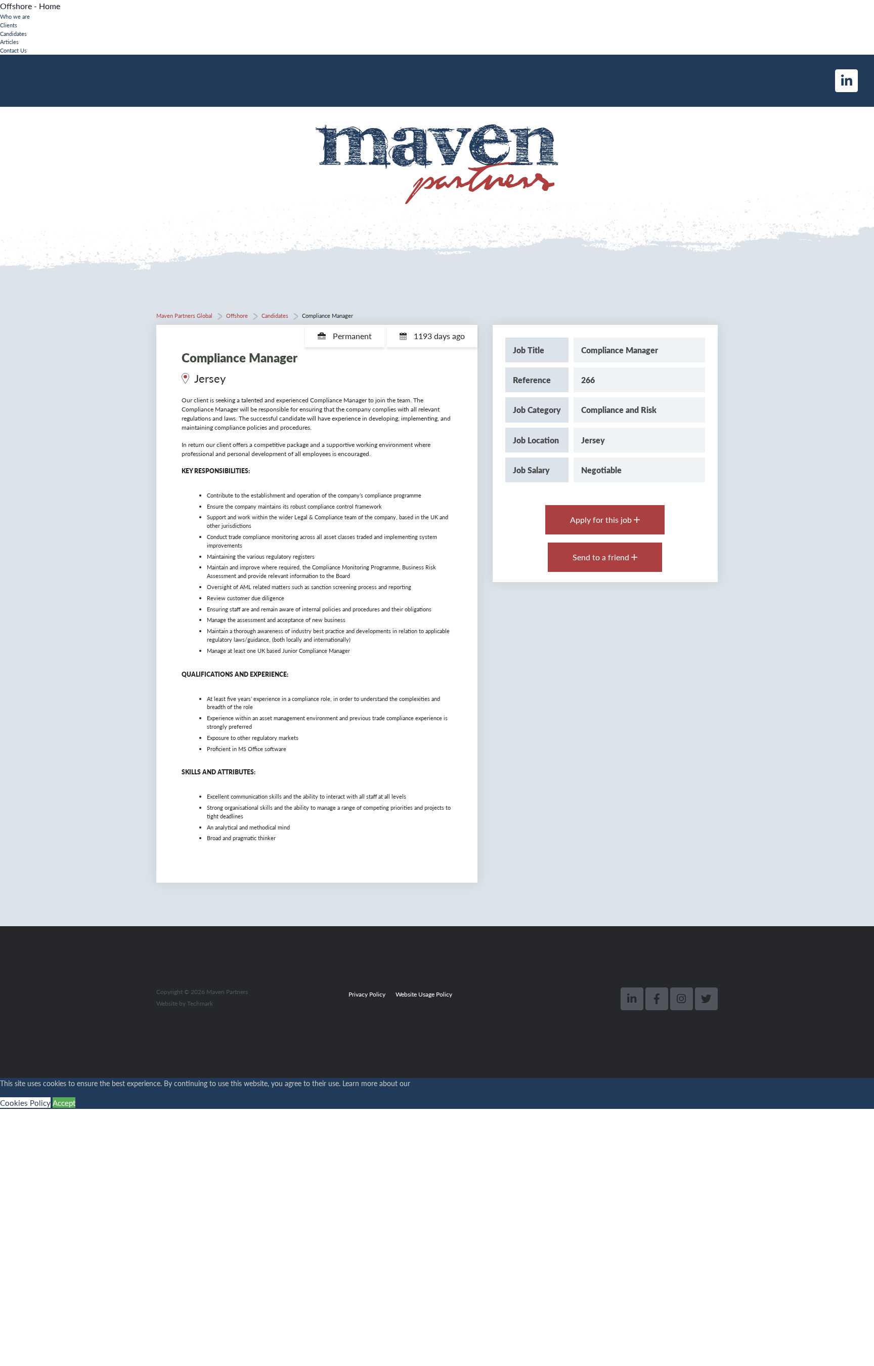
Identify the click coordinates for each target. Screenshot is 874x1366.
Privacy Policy (366, 994)
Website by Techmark (184, 1003)
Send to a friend (602, 557)
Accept (64, 1102)
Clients (8, 25)
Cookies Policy (25, 1102)
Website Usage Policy (424, 994)
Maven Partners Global (184, 315)
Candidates (13, 33)
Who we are (15, 16)
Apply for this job (602, 519)
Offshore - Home (30, 6)
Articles (9, 41)
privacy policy (433, 1083)
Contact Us (13, 50)
